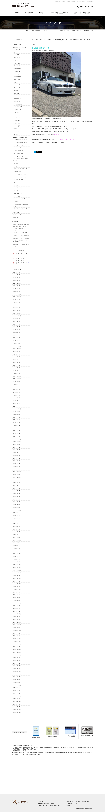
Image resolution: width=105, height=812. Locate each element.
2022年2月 (15, 370)
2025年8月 (15, 286)
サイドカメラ (17, 156)
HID (14, 182)
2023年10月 (16, 316)
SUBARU (16, 126)
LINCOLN (16, 101)
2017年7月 (15, 518)
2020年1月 (15, 436)
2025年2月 (15, 291)
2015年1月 (15, 595)
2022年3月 (15, 368)
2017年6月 (15, 521)
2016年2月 (15, 564)
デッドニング (17, 145)
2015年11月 (16, 573)
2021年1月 (15, 406)
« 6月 (16, 266)
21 (26, 260)
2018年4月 (15, 493)
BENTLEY (16, 60)
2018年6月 (15, 488)
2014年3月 (15, 616)
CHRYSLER (16, 68)
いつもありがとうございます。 (20, 232)
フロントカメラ (17, 150)
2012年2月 (15, 674)
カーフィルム (17, 196)
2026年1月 (15, 280)
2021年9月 (15, 384)
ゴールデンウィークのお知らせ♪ (21, 235)
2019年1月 (15, 469)
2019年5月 (15, 458)
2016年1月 (15, 567)
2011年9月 (15, 687)
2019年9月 (15, 447)
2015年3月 (15, 589)
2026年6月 (15, 275)
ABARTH (16, 49)
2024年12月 (16, 294)
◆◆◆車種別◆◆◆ (18, 47)
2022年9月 (15, 351)
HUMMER (16, 87)
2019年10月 (16, 444)
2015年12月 (16, 570)
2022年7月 (15, 357)
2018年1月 (15, 502)
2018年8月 (15, 482)
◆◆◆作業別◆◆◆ (18, 137)
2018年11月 (16, 474)
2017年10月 (16, 510)
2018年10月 (16, 477)
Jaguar (15, 93)
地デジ (15, 163)
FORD (15, 82)
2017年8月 (15, 515)
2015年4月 (15, 586)
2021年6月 (15, 392)
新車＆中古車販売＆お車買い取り (20, 205)
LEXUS (15, 96)
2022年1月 (15, 373)
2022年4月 (15, 365)
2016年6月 (15, 553)
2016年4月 (15, 559)
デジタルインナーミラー (19, 169)
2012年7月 (15, 660)
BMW (15, 57)
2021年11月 (16, 379)
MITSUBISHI (16, 107)
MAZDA (15, 115)
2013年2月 (15, 644)
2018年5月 (15, 491)
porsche (15, 117)
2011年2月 (15, 707)
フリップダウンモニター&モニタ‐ (20, 159)
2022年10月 (16, 348)
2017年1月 (15, 534)
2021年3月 (15, 400)
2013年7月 (15, 633)
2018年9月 (15, 480)
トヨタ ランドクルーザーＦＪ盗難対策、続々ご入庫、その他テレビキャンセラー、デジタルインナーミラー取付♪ (21, 227)
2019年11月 (16, 441)
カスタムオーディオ (18, 142)
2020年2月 (15, 433)
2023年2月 (15, 337)
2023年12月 (16, 313)
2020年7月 (15, 422)
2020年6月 (15, 425)
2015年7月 (15, 578)
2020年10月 (16, 414)
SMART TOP (16, 193)
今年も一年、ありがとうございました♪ (21, 245)
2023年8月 (15, 321)
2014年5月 (15, 611)
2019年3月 (15, 463)
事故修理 (16, 201)
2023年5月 (15, 329)
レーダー (16, 171)
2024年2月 (15, 310)
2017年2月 (15, 532)
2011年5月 (15, 698)
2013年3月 (15, 641)
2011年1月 (15, 709)
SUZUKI (15, 123)
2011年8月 (15, 690)
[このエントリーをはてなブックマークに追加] (35, 152)
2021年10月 (16, 381)
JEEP (15, 90)
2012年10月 (16, 652)
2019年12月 (16, 439)
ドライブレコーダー (18, 177)
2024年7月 (15, 299)
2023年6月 (15, 327)
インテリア (16, 188)
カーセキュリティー (18, 139)
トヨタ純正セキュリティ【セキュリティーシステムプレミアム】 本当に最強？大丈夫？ (21, 240)
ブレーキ (16, 190)
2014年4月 (15, 614)
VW (14, 134)
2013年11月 (16, 625)
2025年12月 (16, 283)
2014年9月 (15, 603)
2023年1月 (15, 340)
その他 (14, 217)
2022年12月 (16, 343)
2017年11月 (16, 507)
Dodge (15, 74)
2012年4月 (15, 668)
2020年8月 (15, 420)
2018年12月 (16, 472)
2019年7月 (15, 452)
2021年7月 (15, 389)
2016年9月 (15, 545)
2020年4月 (15, 431)
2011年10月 (16, 685)
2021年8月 (15, 387)
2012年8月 (15, 657)
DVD (15, 166)
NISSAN (15, 79)
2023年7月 (15, 324)
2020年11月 (16, 411)
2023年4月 (15, 332)
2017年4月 (15, 526)
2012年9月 (15, 655)
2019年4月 (15, 461)
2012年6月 (15, 663)
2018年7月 (15, 485)
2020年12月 (16, 409)
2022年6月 (15, 359)
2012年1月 (15, 677)
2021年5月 (15, 395)
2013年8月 (15, 630)
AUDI (15, 55)
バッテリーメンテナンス (19, 209)
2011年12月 (16, 679)
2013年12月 (16, 622)
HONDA (15, 85)
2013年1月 (15, 647)
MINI (15, 112)
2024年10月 (16, 297)
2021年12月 (16, 376)
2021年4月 (15, 398)
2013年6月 (15, 636)
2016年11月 (16, 540)
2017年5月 (15, 523)
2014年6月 (15, 608)
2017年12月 (16, 504)
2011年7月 (15, 693)
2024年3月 (15, 307)
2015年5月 (15, 584)
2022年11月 (16, 346)
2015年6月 (15, 581)
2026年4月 (15, 277)
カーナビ (16, 148)
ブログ (14, 212)
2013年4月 (15, 638)
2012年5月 (15, 666)
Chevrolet (16, 71)
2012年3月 (15, 671)
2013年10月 (16, 627)
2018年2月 (15, 499)
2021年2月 (15, 403)
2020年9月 (15, 417)
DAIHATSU (16, 76)
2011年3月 (15, 704)
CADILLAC (16, 66)
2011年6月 (15, 696)
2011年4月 (15, 701)
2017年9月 (15, 512)
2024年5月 (15, 302)
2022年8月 (15, 354)
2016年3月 (15, 562)
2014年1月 (15, 619)
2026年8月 (15, 272)
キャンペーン (16, 215)
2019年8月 (15, 450)
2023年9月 (15, 318)
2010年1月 (15, 712)
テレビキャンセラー (18, 174)
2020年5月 (15, 428)
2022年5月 (15, 362)
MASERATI (16, 109)
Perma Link (89, 152)
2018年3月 (15, 496)
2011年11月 (16, 682)
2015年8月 (15, 575)
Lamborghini (17, 98)
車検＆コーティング (18, 199)
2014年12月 (16, 597)
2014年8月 (15, 605)
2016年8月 (15, 548)
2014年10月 (16, 600)
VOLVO (15, 131)
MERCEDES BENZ (18, 104)
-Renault (16, 120)
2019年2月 (15, 466)
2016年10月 (16, 543)
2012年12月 (16, 649)
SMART (15, 52)
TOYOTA (15, 128)
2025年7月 (15, 288)
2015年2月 (15, 592)
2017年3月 (15, 529)
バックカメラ (17, 153)
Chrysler (16, 63)
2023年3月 (15, 335)
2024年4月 (15, 305)
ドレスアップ (17, 179)
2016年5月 (15, 556)
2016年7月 (15, 551)
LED (14, 185)
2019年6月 (15, 455)
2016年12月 (16, 537)
